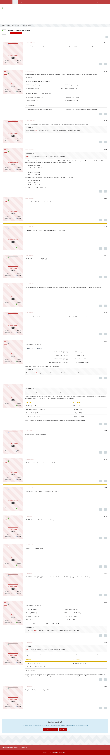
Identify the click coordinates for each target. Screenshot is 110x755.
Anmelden (90, 2)
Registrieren (99, 2)
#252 (105, 430)
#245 (105, 198)
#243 (105, 120)
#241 (105, 42)
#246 (105, 226)
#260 (105, 686)
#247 (105, 255)
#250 (105, 341)
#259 (105, 642)
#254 (105, 488)
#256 (105, 545)
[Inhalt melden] (100, 64)
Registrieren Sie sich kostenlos (57, 725)
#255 (105, 516)
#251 (105, 385)
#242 (105, 71)
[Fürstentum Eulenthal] (55, 13)
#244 (105, 149)
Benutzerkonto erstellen (51, 729)
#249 (105, 312)
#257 (105, 573)
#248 (105, 284)
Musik (35, 130)
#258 (105, 602)
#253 (105, 459)
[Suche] (105, 2)
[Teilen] (106, 37)
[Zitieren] (105, 64)
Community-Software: (55, 752)
